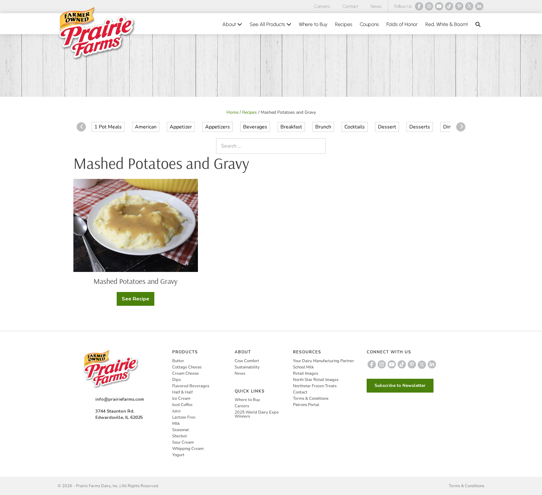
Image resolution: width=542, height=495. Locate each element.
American (146, 126)
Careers (322, 6)
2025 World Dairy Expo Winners (257, 414)
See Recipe (138, 300)
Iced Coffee (182, 405)
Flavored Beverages (190, 386)
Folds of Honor (402, 24)
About (229, 24)
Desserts (419, 126)
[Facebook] (419, 6)
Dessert (387, 126)
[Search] (319, 146)
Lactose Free (183, 417)
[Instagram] (429, 6)
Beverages (255, 126)
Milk (176, 423)
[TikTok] (449, 6)
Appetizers (217, 126)
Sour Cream (183, 442)
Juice (176, 411)
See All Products (268, 24)
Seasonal (180, 430)
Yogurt (178, 455)
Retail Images (305, 373)
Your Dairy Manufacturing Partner (323, 361)
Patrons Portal (306, 405)
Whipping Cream (188, 448)
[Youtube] (439, 6)
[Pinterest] (459, 6)
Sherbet (179, 436)
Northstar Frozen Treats (315, 386)
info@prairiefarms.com (119, 399)
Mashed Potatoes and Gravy (135, 281)
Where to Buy (313, 24)
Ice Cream (181, 398)
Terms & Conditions (310, 398)
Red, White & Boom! (446, 24)
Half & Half (182, 392)
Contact (350, 6)
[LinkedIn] (479, 6)
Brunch (323, 126)
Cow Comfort (247, 361)
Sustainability (247, 367)
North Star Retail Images (315, 380)
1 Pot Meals (108, 126)
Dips (176, 380)
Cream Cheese (185, 373)
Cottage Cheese (187, 367)
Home (232, 112)
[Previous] (81, 127)
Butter (178, 361)
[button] (478, 24)
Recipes (343, 24)
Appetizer (181, 126)
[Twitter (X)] (469, 6)
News (376, 6)
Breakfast (291, 126)
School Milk (303, 367)
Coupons (369, 24)
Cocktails (354, 126)
